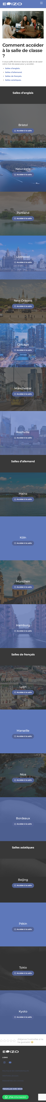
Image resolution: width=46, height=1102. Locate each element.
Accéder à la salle (24, 131)
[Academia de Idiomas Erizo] (12, 5)
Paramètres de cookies (13, 1081)
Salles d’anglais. (12, 68)
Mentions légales (10, 1076)
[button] (15, 1097)
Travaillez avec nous (12, 1089)
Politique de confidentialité (15, 1071)
